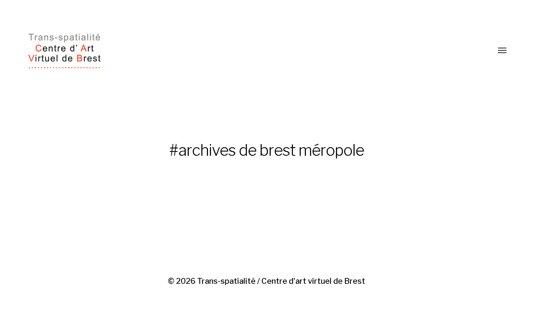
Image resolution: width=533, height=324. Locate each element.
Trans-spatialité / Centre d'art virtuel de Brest (281, 281)
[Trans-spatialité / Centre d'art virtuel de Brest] (251, 50)
